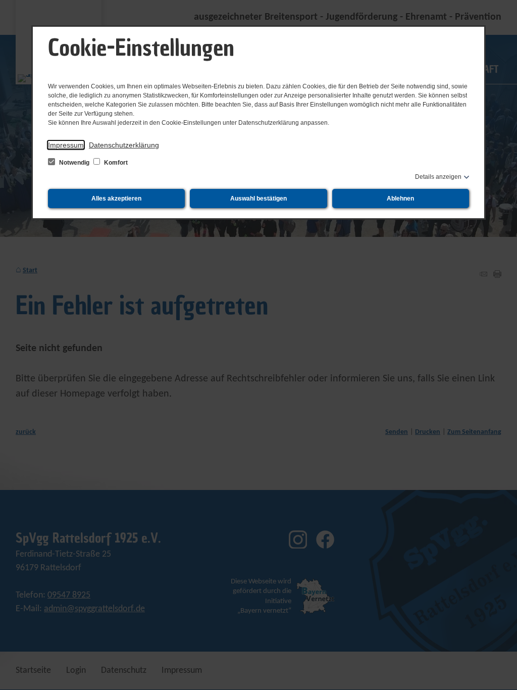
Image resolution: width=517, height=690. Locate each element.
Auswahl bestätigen (258, 198)
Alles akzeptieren (116, 198)
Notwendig (74, 162)
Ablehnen (400, 198)
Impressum (66, 145)
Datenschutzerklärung (124, 145)
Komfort (115, 162)
